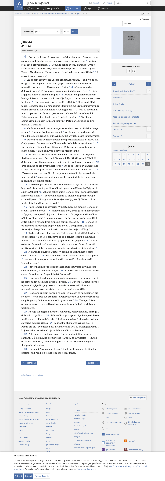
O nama (77, 410)
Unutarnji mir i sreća (25, 423)
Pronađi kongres (110, 413)
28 (76, 300)
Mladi (20, 430)
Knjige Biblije (118, 104)
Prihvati (18, 476)
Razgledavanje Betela (81, 426)
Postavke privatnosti (85, 469)
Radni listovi (50, 430)
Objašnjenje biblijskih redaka (28, 412)
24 (24, 57)
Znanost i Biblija (24, 441)
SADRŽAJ (131, 84)
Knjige (48, 412)
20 (88, 240)
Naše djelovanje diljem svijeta (84, 448)
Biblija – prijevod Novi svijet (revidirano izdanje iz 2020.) (53, 13)
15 (40, 192)
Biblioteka (18, 13)
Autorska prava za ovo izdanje (32, 375)
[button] (52, 8)
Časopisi (49, 427)
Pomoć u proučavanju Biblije (28, 419)
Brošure (49, 416)
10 (96, 143)
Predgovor (117, 97)
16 (25, 207)
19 (25, 233)
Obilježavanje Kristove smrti (84, 433)
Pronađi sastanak (132, 409)
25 (25, 278)
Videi (48, 448)
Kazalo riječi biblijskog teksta (126, 117)
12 (97, 162)
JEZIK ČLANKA (143, 19)
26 (69, 282)
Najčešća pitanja (80, 415)
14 (25, 184)
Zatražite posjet (79, 418)
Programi (49, 434)
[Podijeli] (142, 13)
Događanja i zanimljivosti (83, 440)
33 (25, 349)
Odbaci (28, 476)
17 (48, 210)
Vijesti (76, 404)
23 (25, 267)
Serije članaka (51, 423)
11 (25, 154)
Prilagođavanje (42, 476)
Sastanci (77, 429)
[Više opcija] (148, 13)
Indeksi (48, 437)
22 (42, 255)
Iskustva (77, 444)
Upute (48, 441)
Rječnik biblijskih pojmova (124, 123)
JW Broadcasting (52, 445)
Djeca (20, 434)
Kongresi (77, 437)
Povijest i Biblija (23, 445)
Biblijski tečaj (23, 416)
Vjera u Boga (23, 437)
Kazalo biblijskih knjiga (123, 110)
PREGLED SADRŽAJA (119, 150)
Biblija (28, 13)
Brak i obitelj (22, 427)
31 (51, 323)
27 (25, 293)
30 (47, 315)
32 (25, 334)
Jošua (79, 13)
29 (25, 311)
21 (25, 252)
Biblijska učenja (23, 404)
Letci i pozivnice (51, 419)
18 (83, 222)
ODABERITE (28, 31)
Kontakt (77, 422)
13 (96, 169)
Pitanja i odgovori (24, 408)
